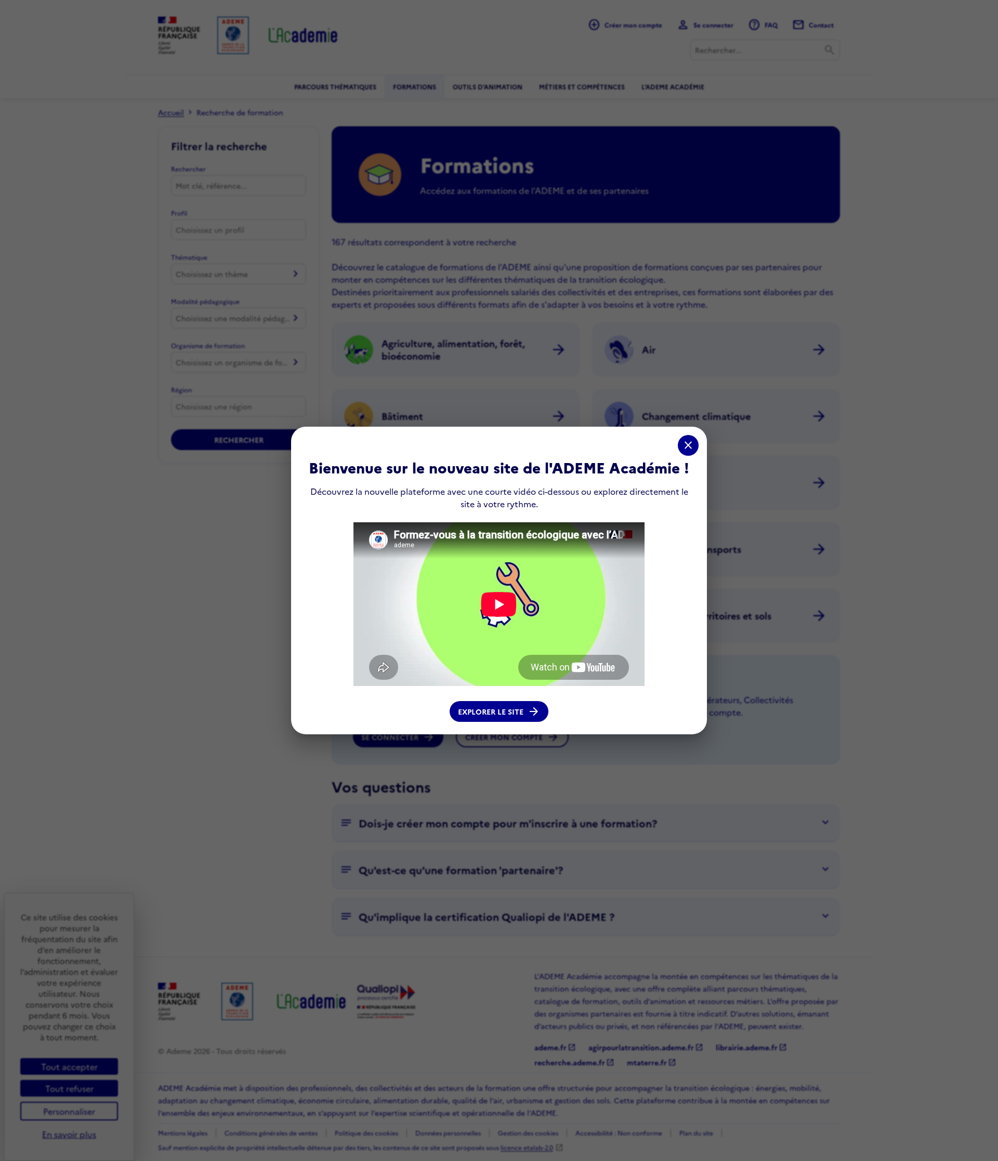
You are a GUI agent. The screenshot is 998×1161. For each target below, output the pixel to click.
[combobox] (765, 49)
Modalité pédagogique (205, 301)
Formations (414, 86)
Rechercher (188, 168)
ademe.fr (555, 1047)
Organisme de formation (208, 345)
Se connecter (398, 737)
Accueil (171, 112)
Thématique (189, 257)
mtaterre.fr (651, 1062)
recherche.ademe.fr (574, 1062)
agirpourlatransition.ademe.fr (645, 1047)
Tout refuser (69, 1088)
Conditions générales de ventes (271, 1132)
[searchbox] (238, 229)
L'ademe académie (672, 86)
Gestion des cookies (528, 1132)
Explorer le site (499, 711)
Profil (179, 212)
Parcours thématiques (335, 86)
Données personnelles (448, 1132)
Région (181, 389)
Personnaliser (69, 1111)
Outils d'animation (487, 86)
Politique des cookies (366, 1132)
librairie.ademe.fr (751, 1047)
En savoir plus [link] (69, 1134)
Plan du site (696, 1132)
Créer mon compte (512, 737)
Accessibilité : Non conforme (618, 1132)
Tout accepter (69, 1066)
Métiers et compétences (582, 86)
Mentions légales (182, 1132)
